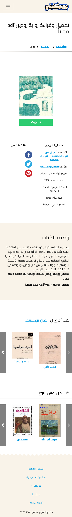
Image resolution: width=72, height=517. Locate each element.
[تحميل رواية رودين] (36, 96)
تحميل (37, 122)
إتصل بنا (36, 494)
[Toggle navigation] (8, 6)
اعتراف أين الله (49, 439)
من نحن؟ (36, 485)
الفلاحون (22, 439)
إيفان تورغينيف (49, 166)
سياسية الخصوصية (36, 477)
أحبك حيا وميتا (22, 361)
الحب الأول (49, 366)
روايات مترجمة (49, 157)
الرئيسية (61, 46)
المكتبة (45, 46)
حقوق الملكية (36, 468)
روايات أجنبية (60, 155)
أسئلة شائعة (36, 502)
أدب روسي (51, 152)
